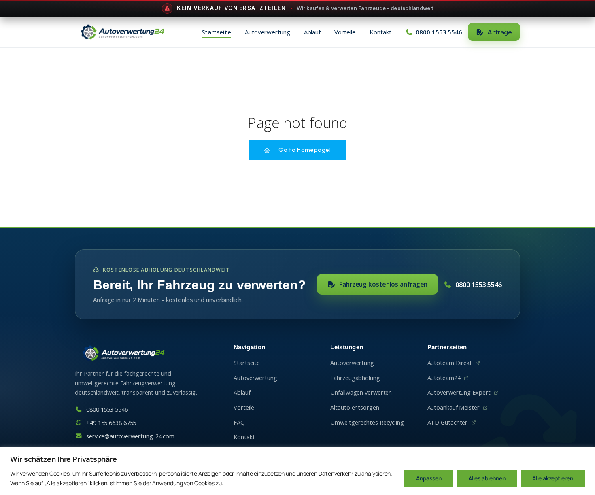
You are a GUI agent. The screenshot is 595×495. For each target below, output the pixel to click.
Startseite (216, 32)
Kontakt (380, 32)
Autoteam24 (444, 378)
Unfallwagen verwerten (361, 392)
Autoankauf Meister (453, 407)
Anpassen (429, 478)
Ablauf (312, 32)
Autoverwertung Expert (459, 392)
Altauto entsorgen (354, 407)
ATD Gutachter (447, 422)
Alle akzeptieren (552, 478)
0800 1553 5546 (478, 284)
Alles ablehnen (487, 478)
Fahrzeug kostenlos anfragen (383, 284)
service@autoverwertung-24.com (130, 436)
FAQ (239, 422)
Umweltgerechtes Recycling (367, 422)
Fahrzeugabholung (355, 378)
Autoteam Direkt (449, 363)
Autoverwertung (267, 32)
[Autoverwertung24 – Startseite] (122, 31)
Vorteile (345, 32)
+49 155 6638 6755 (111, 423)
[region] (297, 471)
